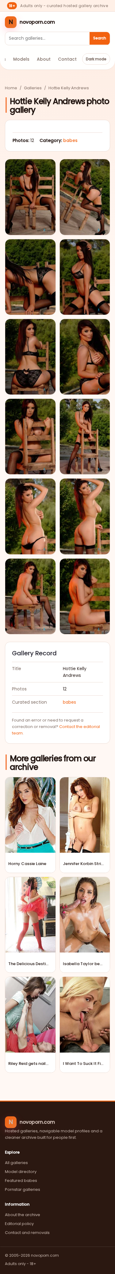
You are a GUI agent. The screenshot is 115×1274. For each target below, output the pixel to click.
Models (21, 59)
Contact (67, 59)
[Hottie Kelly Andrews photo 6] (84, 357)
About (44, 59)
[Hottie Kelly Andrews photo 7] (30, 436)
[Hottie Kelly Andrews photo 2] (84, 197)
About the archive (22, 1215)
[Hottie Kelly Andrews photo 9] (30, 516)
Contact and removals (27, 1233)
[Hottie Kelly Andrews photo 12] (84, 596)
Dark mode (96, 59)
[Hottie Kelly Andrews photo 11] (30, 596)
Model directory (20, 1172)
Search (99, 38)
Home (11, 88)
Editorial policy (19, 1224)
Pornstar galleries (22, 1189)
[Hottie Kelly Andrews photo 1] (30, 197)
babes (70, 140)
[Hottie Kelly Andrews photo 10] (84, 516)
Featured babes (21, 1180)
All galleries (16, 1163)
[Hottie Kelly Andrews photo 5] (30, 357)
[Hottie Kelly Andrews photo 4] (84, 277)
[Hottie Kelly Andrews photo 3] (30, 277)
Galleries (33, 88)
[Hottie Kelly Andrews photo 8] (84, 436)
